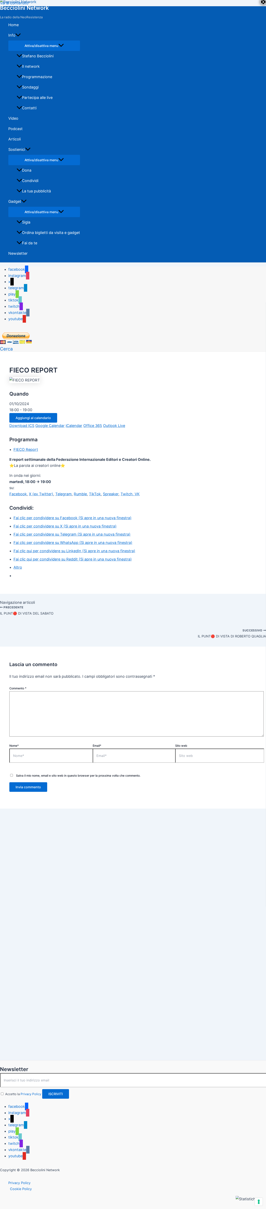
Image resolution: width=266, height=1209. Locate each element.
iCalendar (74, 425)
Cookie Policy (21, 1189)
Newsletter (18, 253)
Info (11, 35)
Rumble (80, 494)
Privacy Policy (31, 1094)
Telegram (63, 494)
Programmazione (37, 77)
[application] (18, 35)
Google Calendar (50, 425)
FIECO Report (26, 449)
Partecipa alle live (37, 97)
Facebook (18, 494)
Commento (17, 688)
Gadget (14, 201)
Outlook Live (114, 425)
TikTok (95, 494)
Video (13, 118)
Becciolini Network (24, 8)
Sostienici (16, 149)
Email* (97, 745)
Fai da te (29, 243)
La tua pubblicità (36, 191)
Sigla (26, 222)
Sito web (181, 745)
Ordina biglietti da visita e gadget (51, 232)
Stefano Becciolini (38, 56)
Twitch (127, 494)
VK (137, 494)
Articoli (14, 139)
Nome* (14, 745)
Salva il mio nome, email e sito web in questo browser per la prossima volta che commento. (78, 775)
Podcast (15, 129)
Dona (26, 170)
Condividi (30, 180)
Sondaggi (30, 87)
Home (13, 25)
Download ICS (21, 425)
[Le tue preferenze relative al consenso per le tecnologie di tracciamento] (259, 1202)
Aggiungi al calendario (33, 418)
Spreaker (110, 494)
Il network (31, 66)
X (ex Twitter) (41, 494)
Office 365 (92, 425)
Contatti (29, 108)
